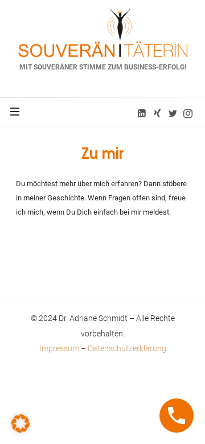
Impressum (59, 348)
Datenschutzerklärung (127, 348)
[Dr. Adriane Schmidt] (103, 33)
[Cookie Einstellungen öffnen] (20, 422)
